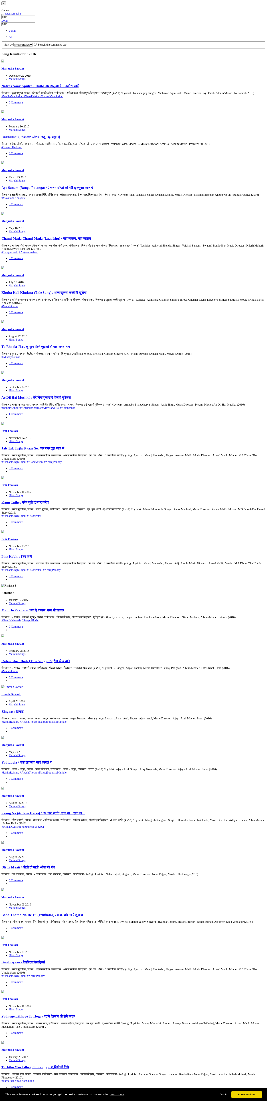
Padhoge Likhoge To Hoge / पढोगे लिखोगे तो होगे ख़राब (38, 1016)
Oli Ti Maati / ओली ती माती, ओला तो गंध (28, 867)
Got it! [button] (224, 1094)
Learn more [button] (117, 1094)
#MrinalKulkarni (11, 826)
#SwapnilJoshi (9, 252)
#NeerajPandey (53, 461)
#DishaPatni (34, 515)
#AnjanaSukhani (28, 252)
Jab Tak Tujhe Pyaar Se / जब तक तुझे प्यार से (32, 448)
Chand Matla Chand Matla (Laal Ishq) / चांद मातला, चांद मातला (46, 238)
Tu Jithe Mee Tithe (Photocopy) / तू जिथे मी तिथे (35, 1067)
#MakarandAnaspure (13, 198)
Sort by (8, 44)
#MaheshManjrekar (51, 96)
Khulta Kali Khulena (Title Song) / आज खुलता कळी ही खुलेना (43, 292)
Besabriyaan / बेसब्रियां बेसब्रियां (23, 962)
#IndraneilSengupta (32, 826)
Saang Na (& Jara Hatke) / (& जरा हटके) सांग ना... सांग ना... (43, 813)
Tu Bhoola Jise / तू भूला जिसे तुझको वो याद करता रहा (35, 347)
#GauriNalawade (11, 620)
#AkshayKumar (10, 357)
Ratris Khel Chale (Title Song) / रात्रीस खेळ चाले (35, 661)
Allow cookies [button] (246, 1094)
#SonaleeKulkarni (11, 147)
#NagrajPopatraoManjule (52, 721)
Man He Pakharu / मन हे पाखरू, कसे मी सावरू (32, 610)
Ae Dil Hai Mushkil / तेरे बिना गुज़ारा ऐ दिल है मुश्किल (36, 397)
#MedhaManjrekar (12, 96)
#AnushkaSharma (30, 407)
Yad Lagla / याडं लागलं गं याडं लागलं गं (26, 762)
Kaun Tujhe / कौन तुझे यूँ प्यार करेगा (25, 502)
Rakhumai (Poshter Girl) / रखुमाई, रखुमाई (30, 137)
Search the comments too (51, 44)
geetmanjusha (13, 13)
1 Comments (16, 414)
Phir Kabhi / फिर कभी (16, 556)
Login (4, 20)
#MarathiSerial (9, 306)
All (10, 36)
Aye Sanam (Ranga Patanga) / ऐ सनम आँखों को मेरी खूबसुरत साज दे (47, 188)
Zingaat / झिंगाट (12, 711)
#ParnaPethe (8, 1080)
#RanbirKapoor (10, 407)
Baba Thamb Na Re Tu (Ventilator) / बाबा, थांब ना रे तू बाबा (42, 915)
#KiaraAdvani (35, 461)
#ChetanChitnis (25, 1080)
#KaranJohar (67, 407)
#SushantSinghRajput (13, 461)
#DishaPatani (34, 569)
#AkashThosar (28, 721)
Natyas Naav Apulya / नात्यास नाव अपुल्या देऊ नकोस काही (40, 86)
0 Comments (16, 102)
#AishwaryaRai (50, 407)
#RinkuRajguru (10, 721)
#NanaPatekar (31, 96)
